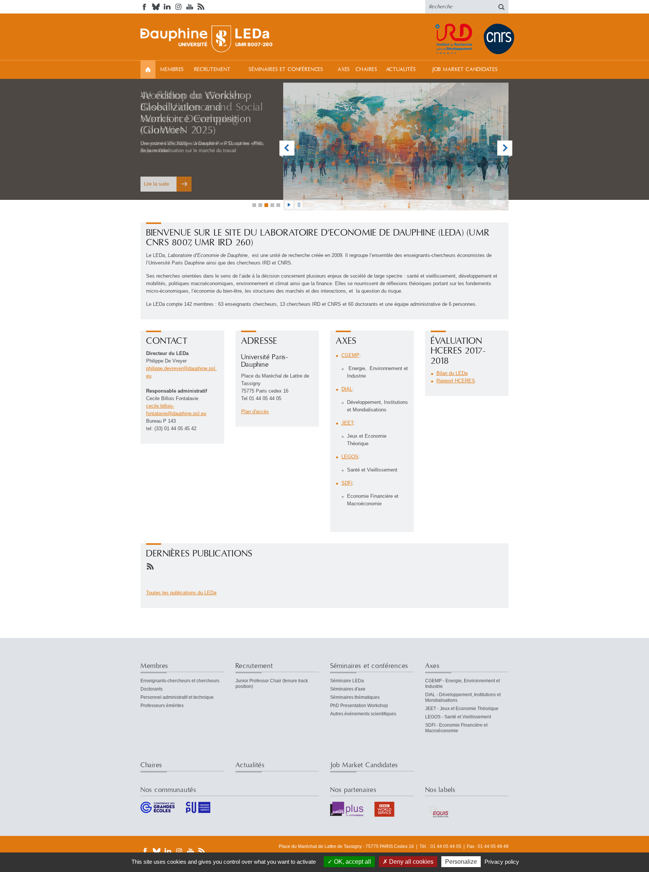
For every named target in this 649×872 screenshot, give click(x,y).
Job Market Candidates (465, 69)
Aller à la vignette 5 (278, 205)
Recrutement (212, 69)
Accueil (147, 69)
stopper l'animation (299, 205)
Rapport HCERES (455, 381)
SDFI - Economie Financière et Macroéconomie (456, 727)
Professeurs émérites (162, 705)
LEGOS (349, 456)
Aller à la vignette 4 (272, 205)
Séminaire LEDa (347, 680)
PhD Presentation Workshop (359, 705)
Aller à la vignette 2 (260, 205)
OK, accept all (351, 861)
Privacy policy (501, 861)
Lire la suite (156, 184)
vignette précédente (286, 149)
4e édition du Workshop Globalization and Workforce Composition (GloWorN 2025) (196, 113)
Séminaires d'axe (347, 689)
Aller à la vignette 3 (266, 205)
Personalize (461, 861)
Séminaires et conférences (286, 69)
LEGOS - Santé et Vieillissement (458, 716)
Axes (344, 69)
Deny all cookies (410, 861)
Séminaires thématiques (355, 697)
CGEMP (350, 355)
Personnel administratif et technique (177, 697)
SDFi (346, 483)
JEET (347, 423)
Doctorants (151, 689)
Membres (172, 69)
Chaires (366, 69)
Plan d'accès (255, 411)
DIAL (346, 389)
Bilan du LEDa (452, 373)
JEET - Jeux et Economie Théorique (461, 708)
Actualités (401, 69)
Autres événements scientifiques (363, 713)
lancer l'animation (289, 205)
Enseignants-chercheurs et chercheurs (179, 680)
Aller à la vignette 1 (254, 205)
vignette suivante (504, 149)
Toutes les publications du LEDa (181, 592)
